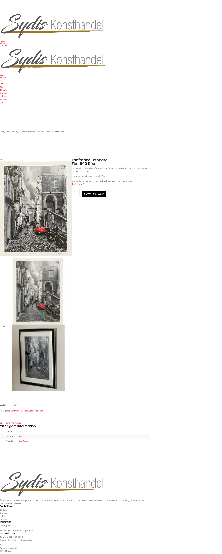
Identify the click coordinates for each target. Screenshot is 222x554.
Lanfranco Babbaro (26, 132)
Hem (2, 132)
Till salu (3, 43)
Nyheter (3, 76)
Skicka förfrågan (94, 194)
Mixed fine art (11, 132)
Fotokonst (23, 441)
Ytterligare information (10, 423)
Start (2, 42)
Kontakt (3, 77)
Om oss (3, 45)
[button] (1, 159)
